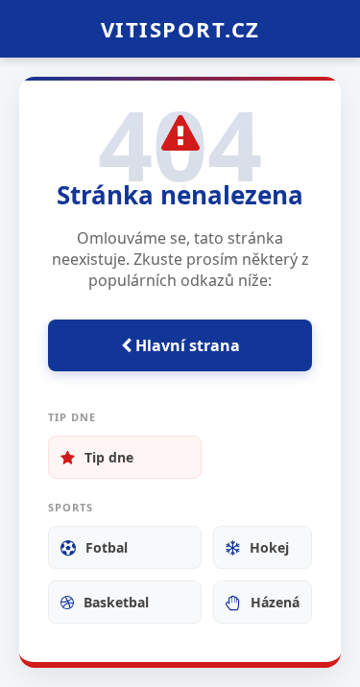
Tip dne (108, 457)
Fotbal (106, 547)
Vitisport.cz (180, 28)
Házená (275, 602)
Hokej (269, 547)
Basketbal (116, 602)
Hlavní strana (186, 345)
